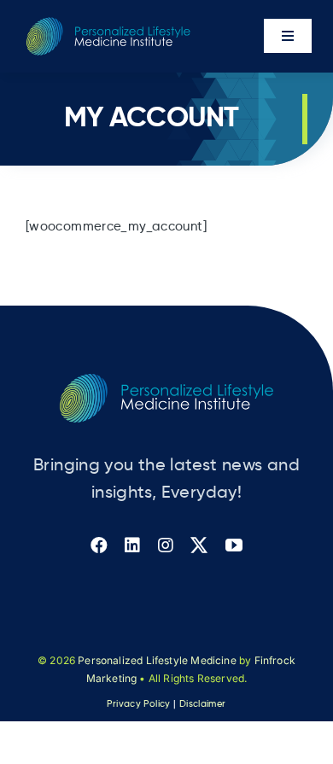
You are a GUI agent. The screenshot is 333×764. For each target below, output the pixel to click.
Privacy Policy (138, 704)
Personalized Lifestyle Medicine (157, 660)
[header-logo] (166, 380)
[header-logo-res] (108, 23)
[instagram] (165, 545)
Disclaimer (202, 704)
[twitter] (198, 545)
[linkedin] (132, 545)
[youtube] (233, 545)
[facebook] (99, 545)
